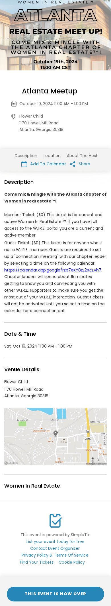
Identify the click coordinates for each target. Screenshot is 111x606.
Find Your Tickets (37, 562)
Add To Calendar (47, 164)
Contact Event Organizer (55, 548)
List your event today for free (55, 541)
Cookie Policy (72, 562)
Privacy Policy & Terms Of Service (55, 555)
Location (52, 155)
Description (26, 155)
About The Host (82, 155)
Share (84, 164)
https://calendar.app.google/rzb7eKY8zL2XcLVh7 (52, 270)
